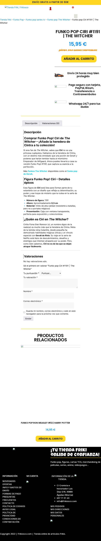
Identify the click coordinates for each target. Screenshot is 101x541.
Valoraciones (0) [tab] (50, 123)
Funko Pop (18, 19)
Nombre (28, 291)
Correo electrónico (33, 301)
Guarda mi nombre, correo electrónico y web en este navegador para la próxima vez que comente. (51, 312)
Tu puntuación (31, 273)
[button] (75, 16)
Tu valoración (30, 277)
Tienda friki (5, 19)
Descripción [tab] (31, 123)
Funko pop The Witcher (58, 19)
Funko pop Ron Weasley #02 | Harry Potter (45, 422)
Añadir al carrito (79, 59)
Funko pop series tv (35, 19)
